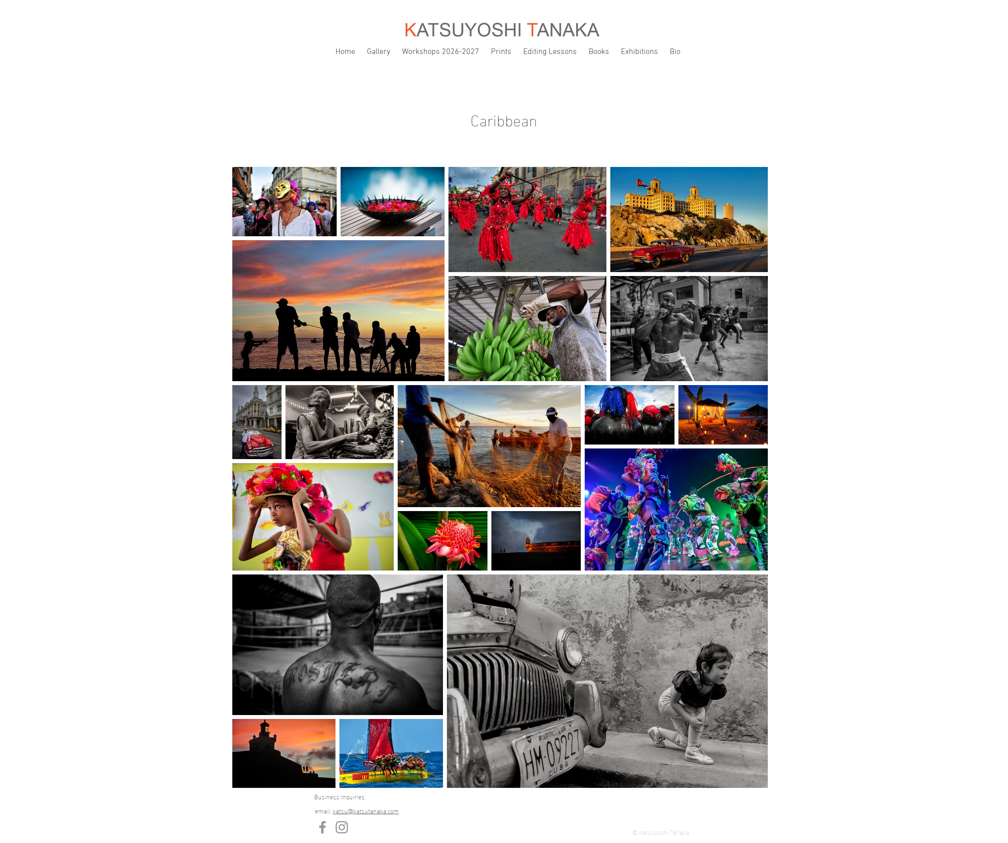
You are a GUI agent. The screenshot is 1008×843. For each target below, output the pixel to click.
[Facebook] (322, 827)
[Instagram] (342, 827)
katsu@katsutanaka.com (366, 810)
